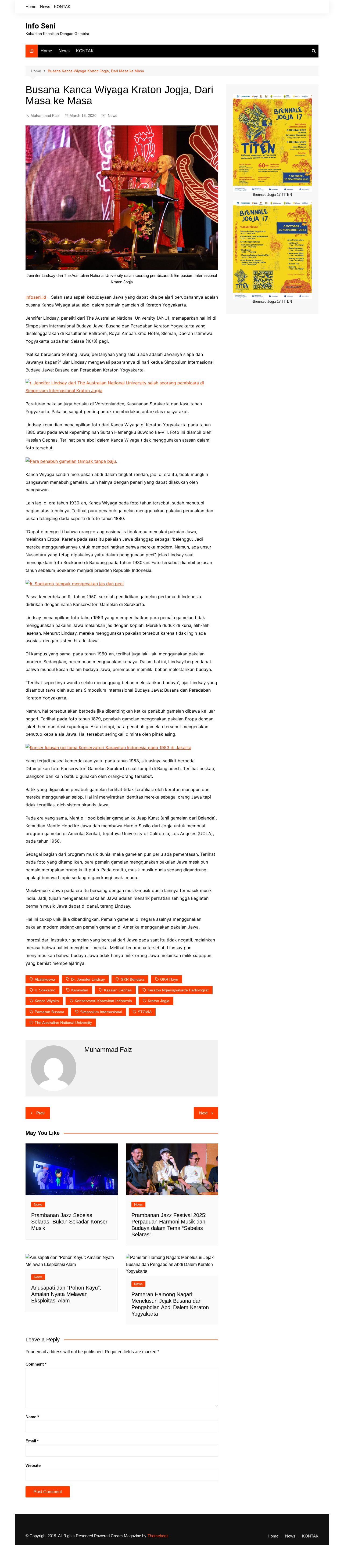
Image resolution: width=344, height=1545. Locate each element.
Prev (40, 1113)
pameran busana (49, 1012)
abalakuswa (45, 979)
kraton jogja (158, 1001)
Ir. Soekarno (45, 990)
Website (33, 1465)
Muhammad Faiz (45, 115)
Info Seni (40, 25)
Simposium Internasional (101, 1012)
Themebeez (158, 1535)
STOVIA (145, 1012)
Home (31, 6)
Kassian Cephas (118, 990)
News (45, 6)
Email (32, 1441)
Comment (36, 1364)
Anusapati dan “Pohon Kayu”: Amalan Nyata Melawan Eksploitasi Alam (66, 1294)
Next (203, 1113)
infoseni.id (36, 297)
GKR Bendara (132, 979)
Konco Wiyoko (47, 1001)
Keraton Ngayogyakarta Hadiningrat (178, 990)
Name (32, 1416)
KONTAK (62, 6)
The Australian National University (63, 1022)
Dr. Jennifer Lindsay (88, 979)
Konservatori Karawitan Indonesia (103, 1001)
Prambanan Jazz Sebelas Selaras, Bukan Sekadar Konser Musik (69, 1221)
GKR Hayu (169, 979)
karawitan (79, 990)
